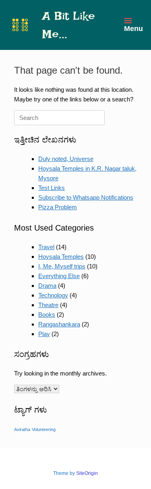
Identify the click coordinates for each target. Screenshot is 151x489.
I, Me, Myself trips (61, 266)
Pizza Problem (57, 207)
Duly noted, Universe (65, 158)
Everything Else (59, 275)
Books (46, 314)
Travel (46, 246)
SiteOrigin (87, 473)
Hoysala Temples (61, 256)
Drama (47, 285)
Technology (53, 295)
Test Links (51, 187)
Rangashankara (59, 324)
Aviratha (22, 429)
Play (44, 333)
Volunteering (44, 429)
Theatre (48, 304)
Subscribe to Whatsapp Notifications (85, 197)
